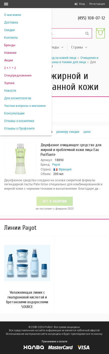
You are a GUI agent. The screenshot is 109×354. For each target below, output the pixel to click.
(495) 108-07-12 (91, 18)
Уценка (9, 83)
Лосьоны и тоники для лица (66, 62)
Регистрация (97, 4)
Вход (82, 4)
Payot (56, 164)
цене (86, 132)
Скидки (9, 30)
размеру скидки (67, 132)
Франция (65, 169)
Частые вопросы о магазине (25, 106)
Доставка (11, 22)
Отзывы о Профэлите (19, 128)
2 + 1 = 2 (10, 68)
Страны (77, 47)
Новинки (10, 53)
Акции (8, 60)
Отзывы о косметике (19, 121)
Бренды (9, 45)
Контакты (11, 37)
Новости (10, 90)
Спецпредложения (17, 75)
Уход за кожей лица (61, 58)
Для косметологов (17, 98)
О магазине (12, 15)
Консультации (14, 113)
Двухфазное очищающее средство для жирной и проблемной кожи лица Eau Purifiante (71, 150)
